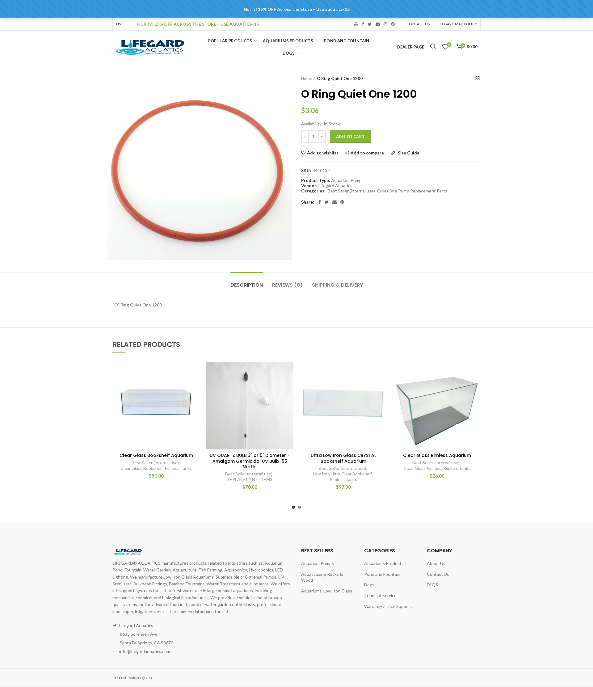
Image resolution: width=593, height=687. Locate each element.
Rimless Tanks (178, 468)
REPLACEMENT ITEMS (249, 479)
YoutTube (356, 24)
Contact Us (418, 24)
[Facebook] (320, 202)
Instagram (385, 24)
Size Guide (408, 153)
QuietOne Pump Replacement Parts (412, 190)
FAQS (432, 584)
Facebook (363, 24)
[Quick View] (195, 400)
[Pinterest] (342, 202)
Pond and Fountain (382, 574)
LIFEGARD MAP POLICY (457, 24)
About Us (436, 563)
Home (306, 78)
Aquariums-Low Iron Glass (326, 590)
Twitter (370, 24)
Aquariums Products (384, 563)
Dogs (369, 584)
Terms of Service (380, 595)
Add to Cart (350, 136)
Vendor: (309, 185)
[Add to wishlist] (195, 372)
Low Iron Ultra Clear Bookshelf (342, 473)
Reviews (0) (287, 285)
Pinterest (393, 24)
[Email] (334, 202)
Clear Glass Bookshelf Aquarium (156, 455)
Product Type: (315, 180)
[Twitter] (326, 202)
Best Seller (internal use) (351, 190)
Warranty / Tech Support (388, 606)
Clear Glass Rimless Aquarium (437, 455)
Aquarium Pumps (317, 563)
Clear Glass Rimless (422, 468)
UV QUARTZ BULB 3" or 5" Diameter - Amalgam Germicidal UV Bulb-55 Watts (250, 461)
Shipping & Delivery (337, 285)
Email (378, 24)
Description (246, 285)
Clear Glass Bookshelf (141, 468)
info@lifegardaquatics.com (144, 651)
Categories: (313, 190)
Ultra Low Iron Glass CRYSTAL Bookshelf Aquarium (343, 458)
